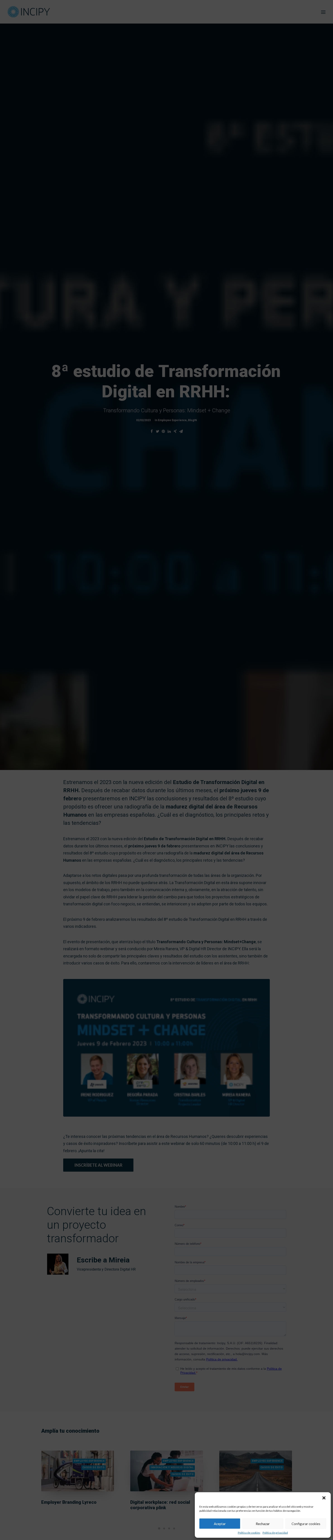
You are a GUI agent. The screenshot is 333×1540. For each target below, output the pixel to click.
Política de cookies (249, 1532)
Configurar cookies (306, 1524)
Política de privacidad (275, 1532)
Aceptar (220, 1524)
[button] (324, 1498)
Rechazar (263, 1524)
